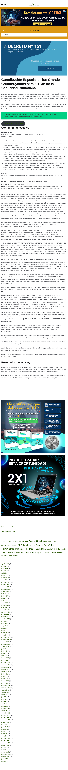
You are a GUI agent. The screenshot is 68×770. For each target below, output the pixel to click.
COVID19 (55, 541)
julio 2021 (4, 697)
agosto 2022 (5, 671)
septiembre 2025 (6, 589)
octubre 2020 (5, 717)
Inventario (62, 549)
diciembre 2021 (6, 685)
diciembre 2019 (6, 738)
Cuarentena (14, 545)
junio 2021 (4, 699)
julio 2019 (4, 747)
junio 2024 (4, 623)
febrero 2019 (5, 752)
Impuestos (20, 549)
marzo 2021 (4, 706)
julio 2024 (4, 621)
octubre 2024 (5, 614)
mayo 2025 (4, 598)
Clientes (24, 541)
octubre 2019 (5, 740)
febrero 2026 (5, 577)
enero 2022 (4, 683)
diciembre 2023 (6, 637)
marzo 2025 (4, 603)
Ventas (15, 556)
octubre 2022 (5, 667)
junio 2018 (4, 759)
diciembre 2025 (6, 582)
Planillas (11, 553)
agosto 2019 (5, 745)
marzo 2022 (4, 678)
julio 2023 (4, 649)
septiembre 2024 (6, 616)
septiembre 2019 (6, 743)
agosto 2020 (5, 722)
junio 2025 (4, 596)
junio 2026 (4, 568)
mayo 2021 (4, 701)
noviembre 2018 (6, 756)
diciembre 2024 (6, 610)
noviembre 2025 (6, 584)
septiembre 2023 (6, 644)
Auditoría (5, 541)
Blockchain (17, 541)
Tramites (59, 553)
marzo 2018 (4, 761)
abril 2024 (4, 628)
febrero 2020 (5, 733)
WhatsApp (20, 556)
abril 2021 (4, 704)
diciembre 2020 (6, 713)
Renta (47, 553)
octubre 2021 (5, 690)
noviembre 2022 (6, 665)
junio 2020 (4, 727)
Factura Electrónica (45, 545)
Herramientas (7, 549)
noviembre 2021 (6, 688)
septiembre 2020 (6, 720)
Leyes (4, 552)
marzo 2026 (4, 575)
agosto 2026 (5, 564)
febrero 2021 (5, 708)
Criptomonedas (5, 545)
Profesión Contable (24, 552)
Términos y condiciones (8, 531)
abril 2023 (4, 655)
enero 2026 (4, 580)
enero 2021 (4, 710)
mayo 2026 (4, 570)
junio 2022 (4, 674)
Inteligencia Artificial (50, 549)
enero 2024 (4, 635)
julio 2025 (4, 593)
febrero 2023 (5, 658)
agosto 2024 (5, 619)
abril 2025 (4, 600)
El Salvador (24, 545)
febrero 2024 (5, 632)
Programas (39, 553)
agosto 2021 (5, 694)
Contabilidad (35, 541)
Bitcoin (11, 541)
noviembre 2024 (6, 612)
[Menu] (2, 4)
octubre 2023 (5, 642)
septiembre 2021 (6, 692)
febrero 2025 (5, 605)
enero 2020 (4, 736)
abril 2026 (4, 573)
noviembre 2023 (6, 639)
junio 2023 (4, 651)
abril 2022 (4, 676)
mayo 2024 (4, 626)
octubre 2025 (5, 587)
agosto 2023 (5, 646)
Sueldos (53, 553)
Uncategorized (6, 556)
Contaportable (34, 4)
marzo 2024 (4, 630)
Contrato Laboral (46, 541)
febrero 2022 (5, 681)
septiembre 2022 (6, 669)
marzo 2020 (4, 731)
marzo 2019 (4, 750)
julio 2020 (4, 724)
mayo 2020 (4, 729)
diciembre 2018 (6, 754)
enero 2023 (4, 660)
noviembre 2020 (6, 715)
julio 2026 (4, 566)
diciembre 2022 (6, 662)
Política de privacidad (7, 527)
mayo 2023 (4, 653)
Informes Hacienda (34, 549)
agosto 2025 (5, 591)
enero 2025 (4, 607)
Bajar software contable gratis (13, 123)
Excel (32, 545)
